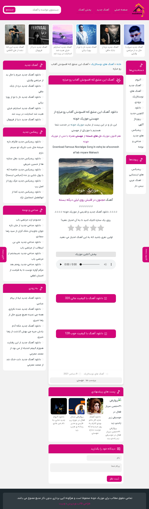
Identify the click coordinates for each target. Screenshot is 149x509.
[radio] (100, 229)
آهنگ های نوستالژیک (102, 64)
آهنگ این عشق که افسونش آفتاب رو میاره (88, 80)
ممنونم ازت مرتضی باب (28, 220)
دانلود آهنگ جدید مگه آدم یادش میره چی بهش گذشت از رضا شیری (25, 331)
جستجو (10, 9)
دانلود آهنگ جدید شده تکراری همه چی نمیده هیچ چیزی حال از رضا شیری (26, 314)
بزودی (138, 102)
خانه (118, 64)
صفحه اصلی (121, 10)
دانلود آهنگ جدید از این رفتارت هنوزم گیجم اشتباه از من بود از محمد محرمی (25, 348)
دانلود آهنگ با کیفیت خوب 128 (84, 333)
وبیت (62, 503)
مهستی (80, 380)
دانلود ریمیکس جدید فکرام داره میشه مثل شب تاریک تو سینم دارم (25, 147)
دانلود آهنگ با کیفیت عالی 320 (84, 298)
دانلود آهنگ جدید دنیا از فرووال (24, 119)
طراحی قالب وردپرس (78, 503)
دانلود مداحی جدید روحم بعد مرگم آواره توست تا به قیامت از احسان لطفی (26, 270)
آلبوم (138, 80)
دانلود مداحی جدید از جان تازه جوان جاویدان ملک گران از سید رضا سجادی (24, 231)
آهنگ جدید (103, 10)
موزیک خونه (77, 125)
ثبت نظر (114, 479)
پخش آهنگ (84, 10)
